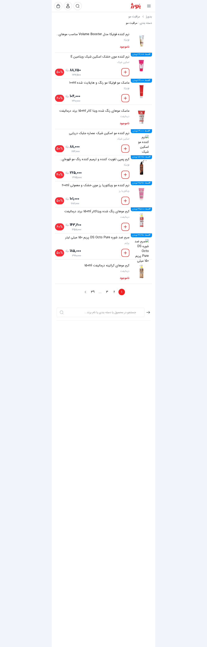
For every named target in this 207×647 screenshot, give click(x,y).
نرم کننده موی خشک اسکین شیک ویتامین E (100, 56)
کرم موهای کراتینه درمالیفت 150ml (106, 265)
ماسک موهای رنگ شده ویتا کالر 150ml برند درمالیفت (94, 110)
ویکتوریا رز (124, 191)
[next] (85, 292)
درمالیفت (124, 116)
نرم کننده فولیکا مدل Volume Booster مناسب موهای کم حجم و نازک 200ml (94, 34)
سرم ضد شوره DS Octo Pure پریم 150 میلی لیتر (97, 237)
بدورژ (149, 17)
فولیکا (126, 40)
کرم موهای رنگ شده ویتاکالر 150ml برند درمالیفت (96, 211)
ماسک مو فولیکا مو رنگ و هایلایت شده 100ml (99, 82)
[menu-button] (149, 6)
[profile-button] (78, 6)
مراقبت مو (134, 17)
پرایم (127, 243)
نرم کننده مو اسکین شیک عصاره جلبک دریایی (99, 133)
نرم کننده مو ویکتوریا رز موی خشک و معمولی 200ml (95, 185)
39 (93, 291)
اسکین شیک (123, 62)
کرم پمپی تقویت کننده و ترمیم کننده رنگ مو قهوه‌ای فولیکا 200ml (95, 159)
